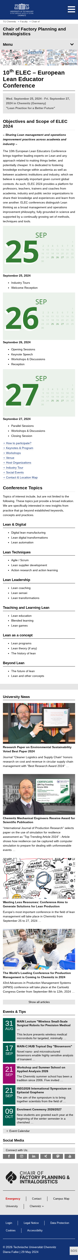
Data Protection (59, 1223)
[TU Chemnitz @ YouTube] (69, 1156)
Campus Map (61, 1198)
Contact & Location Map (22, 477)
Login (9, 1223)
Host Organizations (18, 462)
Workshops (13, 453)
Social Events (15, 472)
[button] (67, 10)
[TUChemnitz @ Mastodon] (57, 1156)
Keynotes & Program (19, 448)
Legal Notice (31, 1223)
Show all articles (39, 1002)
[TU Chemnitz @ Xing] (45, 1156)
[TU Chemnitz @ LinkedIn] (33, 1156)
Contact (36, 1198)
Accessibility (35, 1230)
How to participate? (18, 443)
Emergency (13, 1198)
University (12, 1206)
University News (16, 697)
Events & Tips (14, 1012)
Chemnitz (35, 1206)
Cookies (11, 1230)
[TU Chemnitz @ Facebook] (9, 1156)
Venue (10, 457)
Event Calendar (19, 1131)
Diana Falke (11, 1252)
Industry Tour (14, 467)
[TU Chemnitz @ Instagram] (21, 1156)
